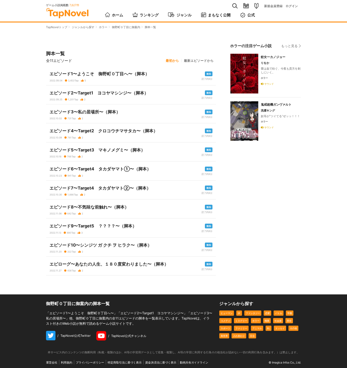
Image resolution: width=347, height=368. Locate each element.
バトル (278, 313)
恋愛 (267, 313)
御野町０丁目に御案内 (126, 27)
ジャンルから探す (83, 27)
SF (239, 313)
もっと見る (289, 46)
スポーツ (225, 328)
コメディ (225, 320)
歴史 (289, 320)
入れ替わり (239, 335)
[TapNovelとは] (256, 6)
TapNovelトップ (56, 27)
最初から (172, 60)
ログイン (292, 6)
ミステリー (241, 320)
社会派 (278, 320)
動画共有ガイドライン (194, 362)
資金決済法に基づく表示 (160, 362)
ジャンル (184, 15)
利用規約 (66, 362)
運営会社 (51, 362)
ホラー (103, 27)
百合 (252, 335)
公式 (251, 15)
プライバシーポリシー (90, 362)
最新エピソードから (199, 60)
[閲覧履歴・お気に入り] (246, 6)
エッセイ (280, 328)
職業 (267, 320)
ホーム (117, 15)
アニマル (257, 328)
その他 (293, 328)
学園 (289, 313)
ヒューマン (227, 313)
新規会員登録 (273, 6)
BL (268, 328)
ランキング (149, 15)
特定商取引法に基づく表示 (125, 362)
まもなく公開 (219, 15)
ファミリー (241, 328)
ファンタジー (253, 313)
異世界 (224, 335)
